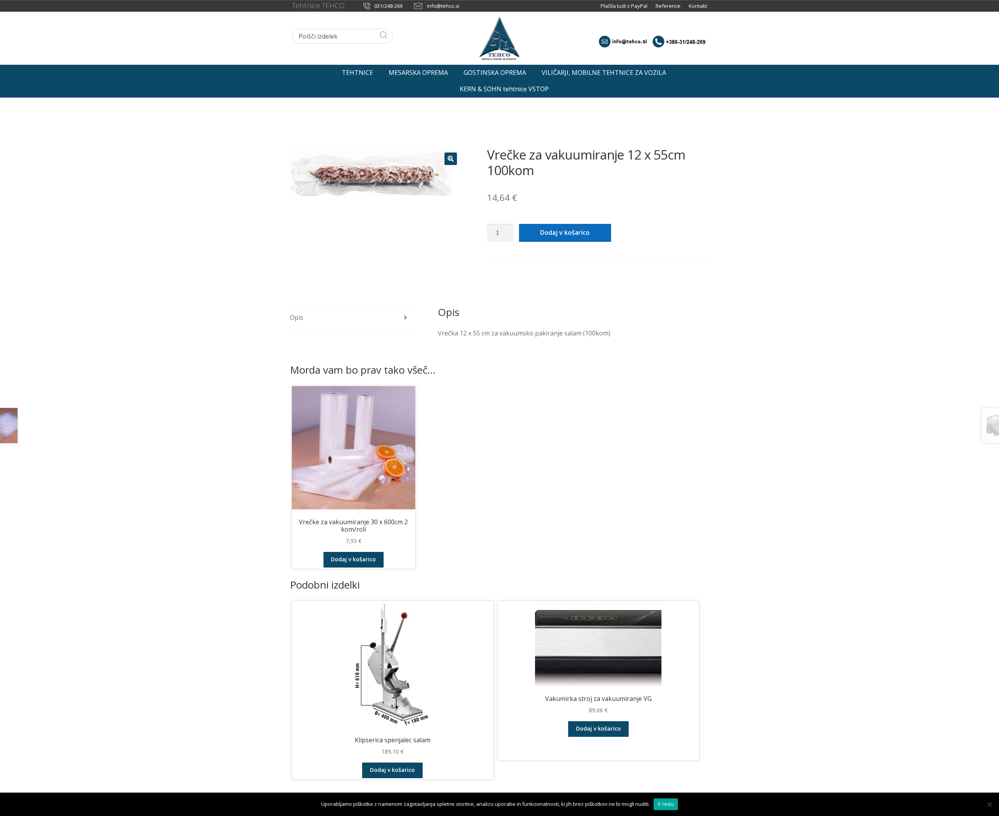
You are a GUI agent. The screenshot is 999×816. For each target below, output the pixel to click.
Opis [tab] (296, 317)
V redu (666, 803)
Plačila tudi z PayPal (625, 5)
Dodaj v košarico (565, 232)
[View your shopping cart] (697, 70)
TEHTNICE (357, 72)
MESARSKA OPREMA (418, 72)
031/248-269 (388, 5)
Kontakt (698, 5)
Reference (668, 5)
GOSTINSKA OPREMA (495, 72)
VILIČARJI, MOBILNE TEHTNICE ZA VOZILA (604, 72)
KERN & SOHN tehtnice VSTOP (504, 89)
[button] (450, 159)
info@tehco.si (443, 5)
